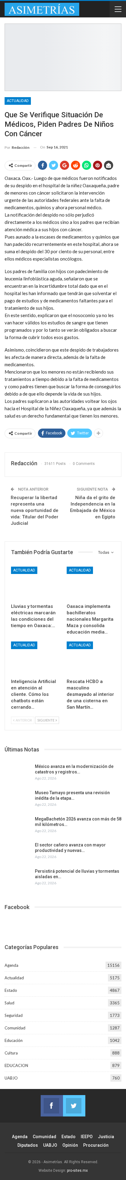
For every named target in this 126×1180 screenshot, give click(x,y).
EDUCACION (16, 1065)
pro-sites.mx (77, 1170)
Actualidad (18, 101)
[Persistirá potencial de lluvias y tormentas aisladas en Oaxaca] (18, 878)
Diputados (27, 1145)
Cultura (11, 1052)
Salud (9, 1002)
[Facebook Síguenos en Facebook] (52, 1106)
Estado (11, 990)
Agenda (11, 965)
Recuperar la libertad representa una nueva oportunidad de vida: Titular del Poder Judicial (34, 510)
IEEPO (87, 1136)
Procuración (96, 1145)
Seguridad (14, 1015)
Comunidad (15, 1027)
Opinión (70, 1145)
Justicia (106, 1136)
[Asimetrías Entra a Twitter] (74, 1106)
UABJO (11, 1078)
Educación (14, 1040)
